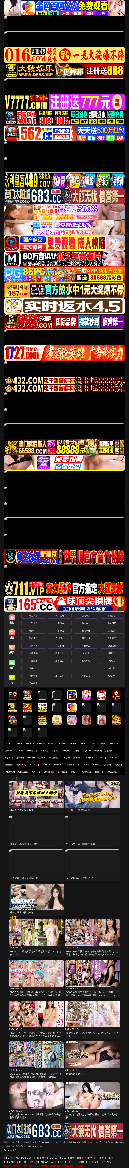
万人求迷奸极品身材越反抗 (24, 878)
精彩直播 (55, 750)
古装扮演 (33, 645)
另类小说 (33, 683)
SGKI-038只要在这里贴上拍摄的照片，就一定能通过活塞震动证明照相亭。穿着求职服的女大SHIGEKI (35, 1076)
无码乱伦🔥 (35, 764)
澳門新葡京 (78, 757)
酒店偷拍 (76, 750)
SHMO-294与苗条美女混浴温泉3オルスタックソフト (92, 1034)
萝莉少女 (112, 615)
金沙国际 (70, 764)
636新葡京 (114, 757)
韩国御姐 (59, 630)
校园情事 (59, 675)
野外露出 (112, 638)
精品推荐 (33, 615)
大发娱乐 (66, 757)
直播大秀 (118, 764)
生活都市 (33, 675)
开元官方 (47, 764)
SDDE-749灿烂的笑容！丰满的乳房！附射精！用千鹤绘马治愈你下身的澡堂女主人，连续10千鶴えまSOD (36, 995)
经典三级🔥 (23, 771)
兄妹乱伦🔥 (49, 771)
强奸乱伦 (59, 615)
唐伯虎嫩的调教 (74, 1073)
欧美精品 (86, 615)
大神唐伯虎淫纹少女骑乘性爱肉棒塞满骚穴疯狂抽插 (92, 1116)
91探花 (59, 638)
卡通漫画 (33, 660)
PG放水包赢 (32, 750)
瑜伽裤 (86, 653)
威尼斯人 (9, 743)
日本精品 (59, 622)
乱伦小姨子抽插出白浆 (22, 912)
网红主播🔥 (112, 771)
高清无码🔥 (87, 771)
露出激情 (59, 660)
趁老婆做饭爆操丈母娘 (22, 809)
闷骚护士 (112, 653)
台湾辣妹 (33, 630)
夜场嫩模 (31, 757)
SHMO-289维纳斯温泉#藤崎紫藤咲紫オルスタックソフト (36, 953)
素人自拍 (112, 622)
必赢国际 (9, 750)
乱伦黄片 (109, 750)
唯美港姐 (86, 630)
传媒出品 (33, 668)
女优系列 (59, 645)
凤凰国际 (20, 750)
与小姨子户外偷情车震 (78, 809)
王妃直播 (98, 750)
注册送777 (84, 743)
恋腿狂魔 (112, 645)
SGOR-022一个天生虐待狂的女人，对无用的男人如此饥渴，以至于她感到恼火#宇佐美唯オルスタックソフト (36, 1035)
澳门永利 (52, 743)
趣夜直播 (20, 757)
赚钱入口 (75, 771)
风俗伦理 (112, 675)
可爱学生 (86, 645)
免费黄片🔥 (21, 764)
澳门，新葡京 (83, 764)
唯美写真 (86, 660)
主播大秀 (87, 750)
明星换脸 (59, 653)
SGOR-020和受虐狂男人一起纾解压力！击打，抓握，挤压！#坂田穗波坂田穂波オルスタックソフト (92, 995)
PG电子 (62, 743)
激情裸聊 (9, 764)
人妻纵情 (86, 675)
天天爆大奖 (59, 764)
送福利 (95, 743)
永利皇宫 (90, 757)
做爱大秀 (107, 764)
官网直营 (41, 743)
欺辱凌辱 (33, 638)
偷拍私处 (9, 757)
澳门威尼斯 (10, 771)
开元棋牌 (30, 743)
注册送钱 (72, 743)
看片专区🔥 (63, 771)
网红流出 (86, 638)
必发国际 (42, 757)
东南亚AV (112, 630)
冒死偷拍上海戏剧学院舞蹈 (80, 843)
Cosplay (86, 622)
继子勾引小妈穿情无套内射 (24, 843)
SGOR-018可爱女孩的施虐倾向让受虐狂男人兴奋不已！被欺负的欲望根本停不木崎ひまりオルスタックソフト (92, 954)
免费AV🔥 (99, 771)
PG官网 (19, 743)
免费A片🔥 (36, 771)
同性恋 (112, 668)
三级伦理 (33, 622)
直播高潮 (44, 750)
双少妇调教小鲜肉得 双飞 (79, 878)
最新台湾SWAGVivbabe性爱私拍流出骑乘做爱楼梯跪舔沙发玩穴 (35, 1116)
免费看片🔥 (102, 757)
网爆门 (112, 660)
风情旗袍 (33, 653)
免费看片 (96, 764)
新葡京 (104, 743)
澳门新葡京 (54, 757)
